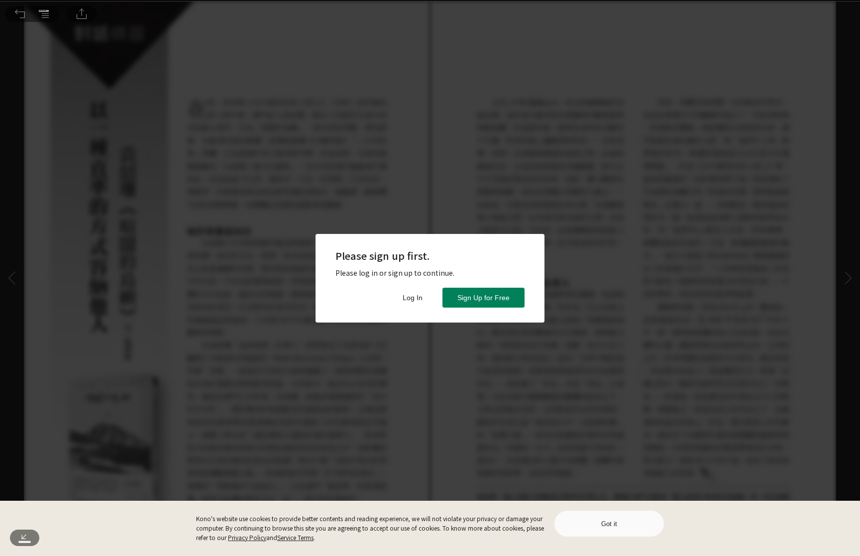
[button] (20, 14)
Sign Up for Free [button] (483, 298)
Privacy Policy (247, 537)
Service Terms (295, 537)
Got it (609, 524)
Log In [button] (413, 298)
